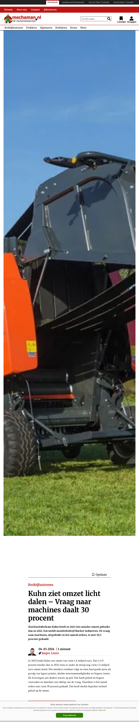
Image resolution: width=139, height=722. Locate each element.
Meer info (102, 710)
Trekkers (31, 27)
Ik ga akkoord (69, 715)
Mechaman (53, 2)
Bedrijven (61, 27)
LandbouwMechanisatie (73, 2)
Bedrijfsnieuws (14, 27)
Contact (35, 9)
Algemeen (46, 27)
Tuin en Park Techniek (98, 2)
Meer (83, 27)
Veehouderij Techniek (123, 2)
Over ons (22, 9)
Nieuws (8, 9)
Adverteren (50, 9)
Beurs (73, 27)
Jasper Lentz (50, 653)
